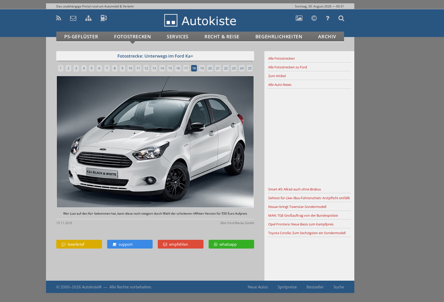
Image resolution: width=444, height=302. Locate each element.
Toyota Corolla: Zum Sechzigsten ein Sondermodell (307, 233)
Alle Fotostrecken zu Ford (287, 67)
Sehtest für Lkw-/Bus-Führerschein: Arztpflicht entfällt (309, 198)
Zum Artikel (277, 76)
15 (170, 68)
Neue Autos (258, 286)
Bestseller (315, 286)
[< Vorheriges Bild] (80, 142)
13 (154, 68)
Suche (339, 286)
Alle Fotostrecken (281, 58)
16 (178, 68)
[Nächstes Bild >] (188, 142)
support (125, 244)
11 (138, 68)
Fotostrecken (132, 36)
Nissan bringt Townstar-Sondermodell (297, 206)
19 (202, 68)
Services (178, 36)
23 (234, 68)
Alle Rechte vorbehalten (130, 286)
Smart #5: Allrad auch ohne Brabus (294, 189)
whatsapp (227, 244)
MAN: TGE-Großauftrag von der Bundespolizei (303, 215)
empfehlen (177, 244)
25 (250, 68)
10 (130, 68)
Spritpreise (287, 286)
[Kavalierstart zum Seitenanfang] (365, 287)
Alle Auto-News (279, 84)
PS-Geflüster (81, 36)
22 (226, 68)
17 (186, 68)
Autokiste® (91, 286)
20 (210, 68)
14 (162, 68)
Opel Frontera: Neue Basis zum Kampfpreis (301, 224)
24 (242, 68)
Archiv (327, 36)
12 (146, 68)
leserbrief (75, 244)
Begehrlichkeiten (278, 36)
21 (218, 68)
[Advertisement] (309, 137)
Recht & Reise (222, 36)
